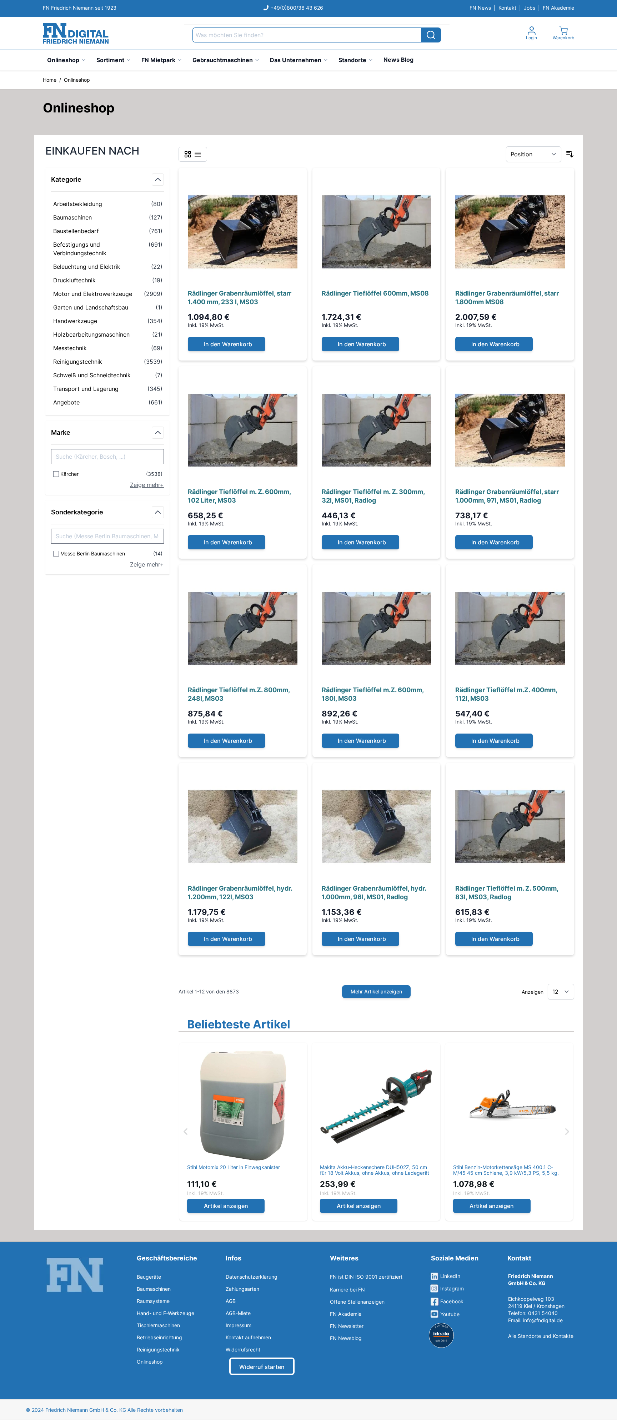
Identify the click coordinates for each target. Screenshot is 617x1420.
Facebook (451, 1301)
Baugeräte (149, 1277)
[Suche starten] (431, 34)
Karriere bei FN (347, 1289)
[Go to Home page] (76, 33)
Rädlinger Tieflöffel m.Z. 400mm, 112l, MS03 (506, 694)
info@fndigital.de (543, 1320)
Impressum (238, 1325)
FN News (480, 8)
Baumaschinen (154, 1289)
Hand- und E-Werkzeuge (165, 1313)
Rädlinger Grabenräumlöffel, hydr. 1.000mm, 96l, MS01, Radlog (374, 893)
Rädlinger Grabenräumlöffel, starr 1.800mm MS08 (507, 297)
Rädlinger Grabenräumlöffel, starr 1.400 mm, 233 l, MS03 (239, 297)
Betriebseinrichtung (159, 1337)
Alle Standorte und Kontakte (540, 1336)
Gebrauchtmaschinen (222, 60)
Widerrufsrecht (243, 1349)
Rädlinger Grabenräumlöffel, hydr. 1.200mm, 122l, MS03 (240, 893)
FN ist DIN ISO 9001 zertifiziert (366, 1277)
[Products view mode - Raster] (188, 154)
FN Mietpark (158, 60)
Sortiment (110, 60)
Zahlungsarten (242, 1289)
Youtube (450, 1314)
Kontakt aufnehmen (248, 1337)
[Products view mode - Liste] (198, 154)
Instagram (452, 1288)
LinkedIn (450, 1276)
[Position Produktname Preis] (533, 154)
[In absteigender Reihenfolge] (570, 154)
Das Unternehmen (295, 60)
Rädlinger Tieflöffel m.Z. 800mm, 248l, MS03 (239, 694)
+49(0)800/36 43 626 (296, 8)
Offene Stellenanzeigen (357, 1302)
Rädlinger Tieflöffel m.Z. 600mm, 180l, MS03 (372, 694)
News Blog (398, 59)
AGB (231, 1301)
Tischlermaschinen (158, 1325)
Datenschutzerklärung (251, 1277)
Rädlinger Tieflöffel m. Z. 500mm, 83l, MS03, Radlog (506, 893)
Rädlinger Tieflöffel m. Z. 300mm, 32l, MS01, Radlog (373, 496)
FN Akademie (558, 8)
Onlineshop (63, 60)
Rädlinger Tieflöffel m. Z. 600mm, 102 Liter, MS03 (239, 496)
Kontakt (507, 8)
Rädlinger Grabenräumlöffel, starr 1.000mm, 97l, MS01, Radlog (507, 496)
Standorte (352, 60)
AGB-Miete (238, 1313)
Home (49, 80)
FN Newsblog (346, 1338)
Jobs (529, 8)
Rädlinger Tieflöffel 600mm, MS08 (375, 293)
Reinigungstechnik (158, 1349)
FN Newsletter (346, 1326)
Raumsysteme (153, 1301)
